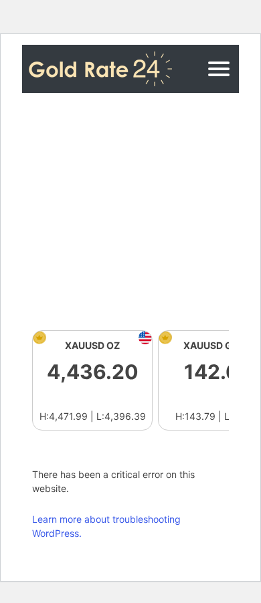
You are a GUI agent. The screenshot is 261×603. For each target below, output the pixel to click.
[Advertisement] (130, 211)
